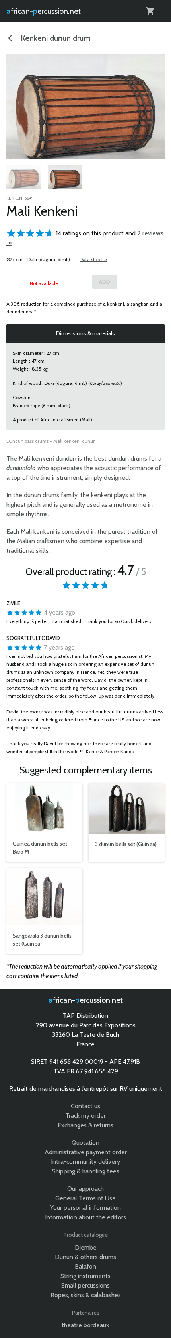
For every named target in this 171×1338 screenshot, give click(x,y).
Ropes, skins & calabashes (86, 1295)
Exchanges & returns (85, 1125)
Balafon (85, 1266)
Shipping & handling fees (85, 1171)
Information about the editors (85, 1217)
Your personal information (85, 1207)
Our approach (85, 1188)
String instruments (85, 1276)
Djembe (86, 1247)
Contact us (85, 1106)
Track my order (85, 1115)
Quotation (85, 1142)
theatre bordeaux (85, 1325)
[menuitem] (23, 178)
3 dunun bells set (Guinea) (126, 844)
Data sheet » (93, 259)
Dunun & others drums (85, 1257)
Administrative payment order (86, 1152)
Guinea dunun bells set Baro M (40, 847)
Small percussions (85, 1285)
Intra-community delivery (85, 1161)
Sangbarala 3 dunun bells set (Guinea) (42, 939)
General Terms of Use (85, 1198)
